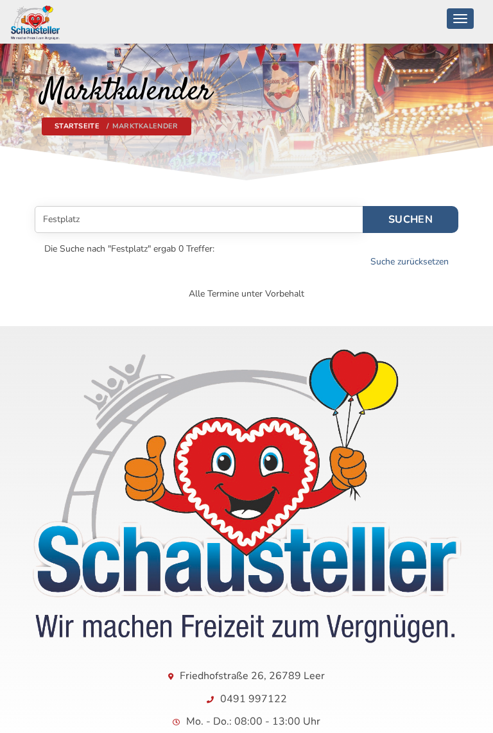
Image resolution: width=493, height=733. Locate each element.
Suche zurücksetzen (409, 261)
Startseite (77, 126)
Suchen (410, 219)
